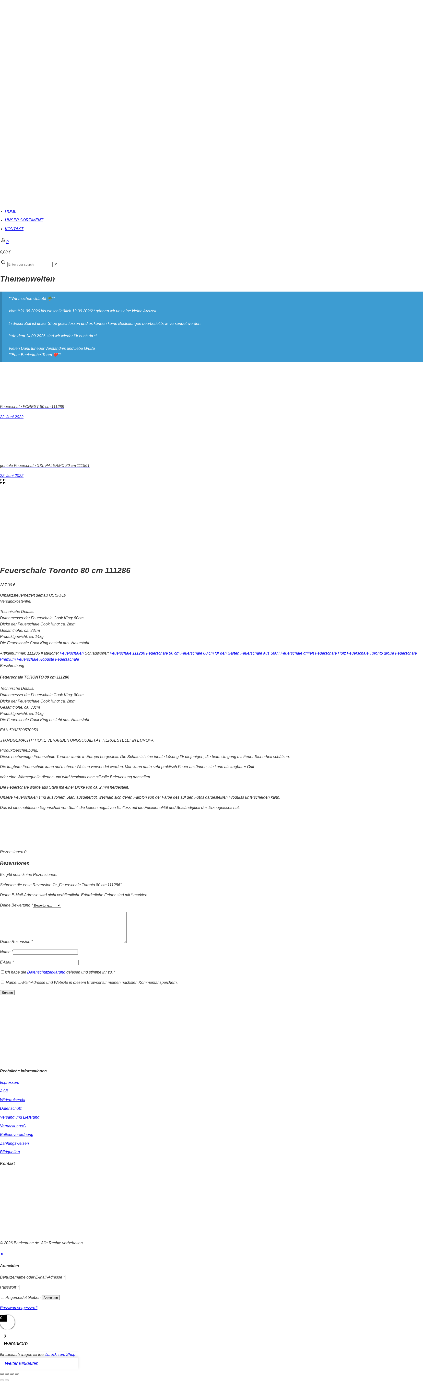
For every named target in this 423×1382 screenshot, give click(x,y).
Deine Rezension (16, 942)
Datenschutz (11, 1108)
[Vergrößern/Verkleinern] (2, 1374)
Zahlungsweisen (14, 1143)
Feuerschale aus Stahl (260, 653)
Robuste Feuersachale (59, 659)
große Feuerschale (400, 653)
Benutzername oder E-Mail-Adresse (32, 1277)
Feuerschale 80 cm (162, 653)
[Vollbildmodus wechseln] (7, 1374)
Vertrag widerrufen (16, 1233)
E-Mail (7, 962)
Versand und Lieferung (19, 1117)
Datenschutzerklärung (46, 972)
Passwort (9, 1287)
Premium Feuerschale (19, 659)
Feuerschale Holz (330, 653)
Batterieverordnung (16, 1135)
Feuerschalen (72, 653)
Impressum (9, 1082)
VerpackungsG (13, 1126)
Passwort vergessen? (18, 1308)
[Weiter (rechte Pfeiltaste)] (7, 1380)
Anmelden (51, 1298)
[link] (55, 264)
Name (6, 952)
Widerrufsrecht (12, 1100)
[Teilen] (12, 1374)
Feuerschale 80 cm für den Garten (209, 653)
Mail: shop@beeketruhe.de (23, 1187)
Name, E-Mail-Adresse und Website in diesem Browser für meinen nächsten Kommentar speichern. (92, 982)
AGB (4, 1091)
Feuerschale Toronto (365, 653)
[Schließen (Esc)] (17, 1374)
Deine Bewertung (16, 905)
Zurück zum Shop (60, 1354)
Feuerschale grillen (297, 653)
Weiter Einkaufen (21, 1363)
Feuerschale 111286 (127, 653)
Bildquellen (10, 1152)
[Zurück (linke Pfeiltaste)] (2, 1380)
